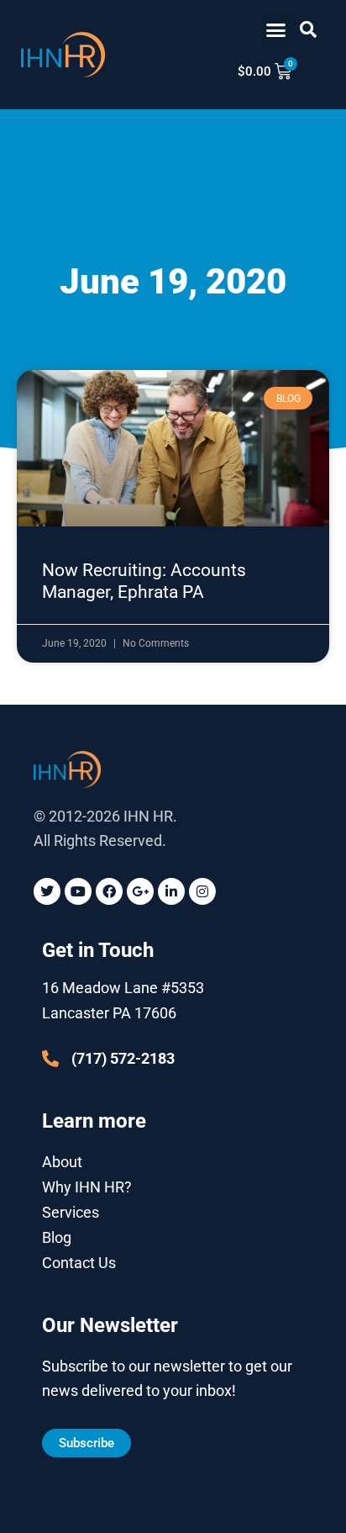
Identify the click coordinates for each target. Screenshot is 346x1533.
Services (70, 1212)
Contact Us (79, 1262)
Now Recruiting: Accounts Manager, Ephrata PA (144, 580)
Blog (56, 1237)
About (62, 1162)
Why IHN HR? (87, 1187)
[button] (276, 29)
